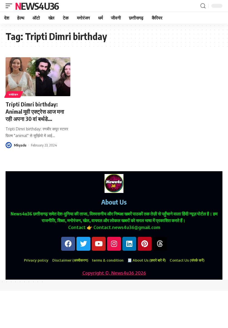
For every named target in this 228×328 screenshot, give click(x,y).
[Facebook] (68, 244)
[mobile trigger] (10, 6)
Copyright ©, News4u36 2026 (114, 273)
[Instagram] (114, 244)
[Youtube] (99, 244)
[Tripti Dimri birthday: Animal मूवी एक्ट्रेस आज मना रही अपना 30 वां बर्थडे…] (38, 76)
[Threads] (160, 244)
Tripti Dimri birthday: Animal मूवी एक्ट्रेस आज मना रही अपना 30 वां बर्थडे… (35, 111)
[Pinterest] (145, 244)
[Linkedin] (129, 244)
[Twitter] (83, 244)
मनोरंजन (13, 94)
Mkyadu (20, 145)
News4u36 (37, 6)
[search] (203, 6)
